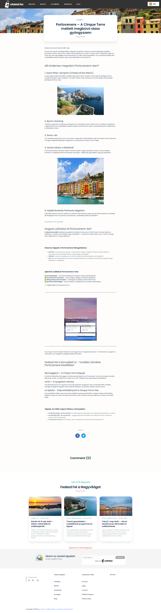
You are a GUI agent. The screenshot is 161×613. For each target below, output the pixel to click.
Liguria (79, 20)
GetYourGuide (58, 222)
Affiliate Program (88, 594)
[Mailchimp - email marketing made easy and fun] (104, 561)
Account (85, 582)
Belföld (43, 4)
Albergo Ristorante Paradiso (56, 280)
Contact (85, 590)
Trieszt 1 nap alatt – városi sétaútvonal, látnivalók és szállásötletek (114, 524)
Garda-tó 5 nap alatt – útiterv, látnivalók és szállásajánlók (42, 524)
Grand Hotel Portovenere (55, 278)
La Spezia (101, 55)
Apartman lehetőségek (54, 282)
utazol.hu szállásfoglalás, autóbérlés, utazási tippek (56, 609)
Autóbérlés (55, 4)
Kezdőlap (31, 4)
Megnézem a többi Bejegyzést (80, 548)
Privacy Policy (86, 599)
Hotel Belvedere (52, 276)
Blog (78, 4)
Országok (68, 4)
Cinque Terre (61, 53)
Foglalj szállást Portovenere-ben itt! (58, 285)
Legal (84, 586)
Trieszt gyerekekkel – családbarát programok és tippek (79, 524)
